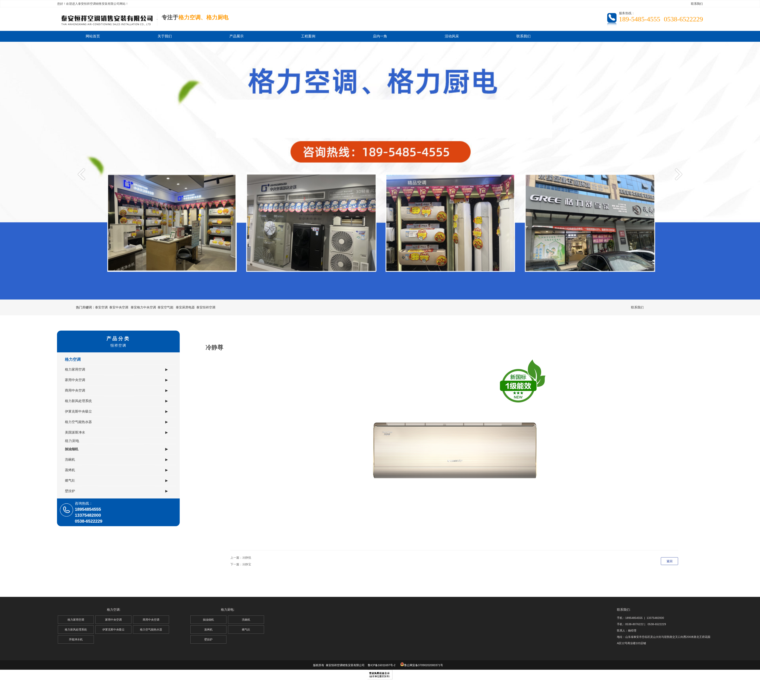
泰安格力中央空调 (143, 307)
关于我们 (165, 36)
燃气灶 (116, 480)
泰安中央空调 (118, 307)
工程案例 (308, 36)
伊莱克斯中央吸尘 (116, 411)
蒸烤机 (116, 470)
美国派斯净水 (116, 432)
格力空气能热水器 (116, 422)
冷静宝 (246, 564)
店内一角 (380, 36)
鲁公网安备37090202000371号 (423, 665)
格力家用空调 (116, 369)
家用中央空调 (116, 380)
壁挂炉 (116, 491)
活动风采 (452, 36)
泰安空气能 (165, 307)
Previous (82, 174)
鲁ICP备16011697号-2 (381, 665)
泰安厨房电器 (185, 307)
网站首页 (93, 36)
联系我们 (697, 3)
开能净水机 (76, 639)
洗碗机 (116, 459)
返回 (670, 561)
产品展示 (236, 36)
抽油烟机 (116, 449)
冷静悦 (246, 557)
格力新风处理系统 (116, 401)
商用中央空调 (116, 390)
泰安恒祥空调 (205, 307)
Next (677, 174)
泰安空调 (101, 307)
